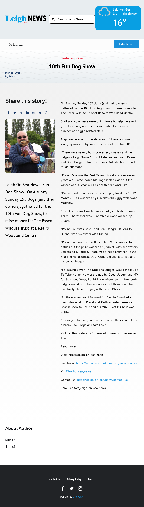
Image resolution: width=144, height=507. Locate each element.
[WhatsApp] (34, 112)
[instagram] (13, 446)
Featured (67, 58)
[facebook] (6, 446)
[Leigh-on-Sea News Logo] (25, 17)
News (79, 58)
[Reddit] (21, 112)
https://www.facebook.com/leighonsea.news (106, 363)
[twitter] (71, 488)
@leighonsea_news (78, 371)
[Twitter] (15, 112)
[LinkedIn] (27, 112)
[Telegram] (40, 112)
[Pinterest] (46, 112)
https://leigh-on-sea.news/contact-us (102, 379)
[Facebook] (8, 112)
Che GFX (77, 496)
